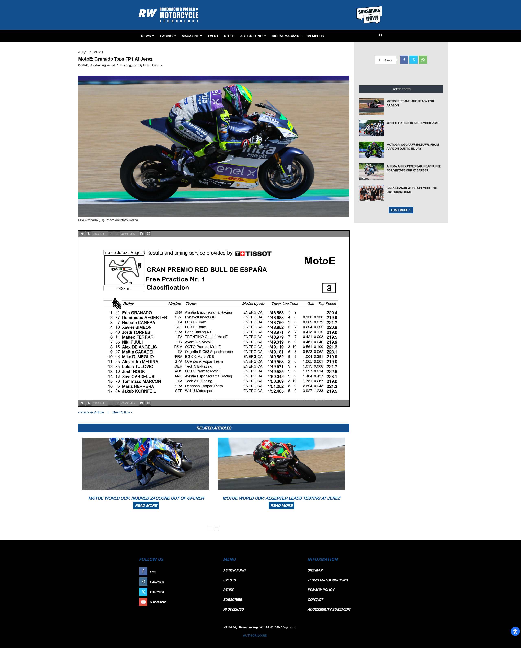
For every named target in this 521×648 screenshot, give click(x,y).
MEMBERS (315, 36)
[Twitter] (413, 60)
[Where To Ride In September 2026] (371, 128)
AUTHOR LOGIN (255, 635)
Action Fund (251, 36)
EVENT (213, 36)
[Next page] (89, 233)
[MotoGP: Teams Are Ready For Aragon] (371, 106)
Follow (208, 581)
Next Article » (122, 412)
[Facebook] (404, 60)
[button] (381, 36)
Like (211, 571)
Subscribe (206, 602)
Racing (166, 36)
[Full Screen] (148, 233)
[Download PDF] (142, 233)
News (146, 36)
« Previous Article (91, 412)
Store (229, 36)
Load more (399, 210)
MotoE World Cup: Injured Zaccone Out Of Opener (146, 498)
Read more (146, 505)
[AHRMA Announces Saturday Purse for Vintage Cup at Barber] (371, 171)
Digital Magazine (287, 36)
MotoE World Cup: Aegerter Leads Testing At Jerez (281, 498)
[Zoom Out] (111, 233)
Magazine (190, 36)
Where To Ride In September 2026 (412, 123)
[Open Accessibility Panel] (515, 631)
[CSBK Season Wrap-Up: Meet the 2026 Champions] (371, 193)
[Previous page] (82, 233)
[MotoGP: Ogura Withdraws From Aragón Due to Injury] (371, 150)
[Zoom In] (117, 233)
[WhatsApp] (423, 60)
